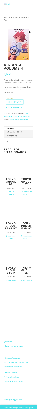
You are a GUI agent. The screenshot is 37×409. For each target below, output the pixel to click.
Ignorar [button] (31, 408)
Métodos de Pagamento (12, 358)
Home (5, 17)
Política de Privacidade (11, 377)
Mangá (12, 119)
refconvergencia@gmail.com (13, 400)
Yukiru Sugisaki (23, 119)
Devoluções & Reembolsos (13, 367)
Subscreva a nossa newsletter (14, 346)
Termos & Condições (10, 373)
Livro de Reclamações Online (13, 381)
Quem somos (8, 342)
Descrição (10, 128)
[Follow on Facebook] (16, 334)
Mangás (16, 119)
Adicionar (13, 102)
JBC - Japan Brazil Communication (20, 116)
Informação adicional (14, 132)
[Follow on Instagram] (20, 334)
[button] (30, 32)
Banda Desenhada (14, 17)
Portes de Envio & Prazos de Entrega (16, 362)
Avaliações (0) (12, 136)
